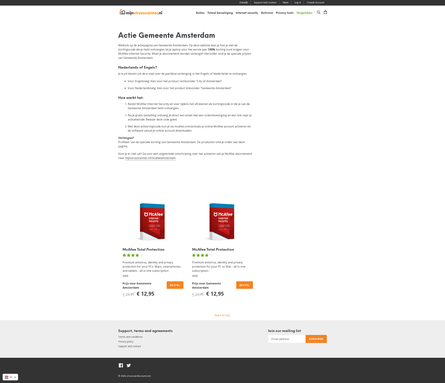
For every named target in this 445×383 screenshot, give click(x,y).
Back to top (222, 315)
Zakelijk (243, 3)
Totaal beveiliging (220, 12)
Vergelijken (304, 12)
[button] (10, 377)
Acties (200, 12)
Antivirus (267, 12)
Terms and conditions (130, 336)
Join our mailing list (284, 331)
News (285, 3)
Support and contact (265, 3)
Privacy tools (285, 12)
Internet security (247, 12)
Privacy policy (125, 341)
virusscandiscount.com (139, 375)
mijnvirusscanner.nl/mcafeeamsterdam (150, 158)
